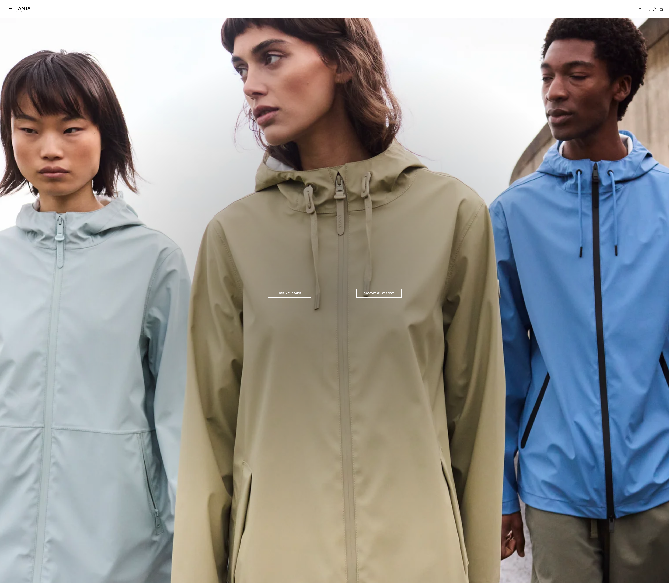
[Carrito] (661, 9)
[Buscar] (648, 9)
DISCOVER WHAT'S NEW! (379, 293)
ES (640, 9)
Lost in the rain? (289, 293)
